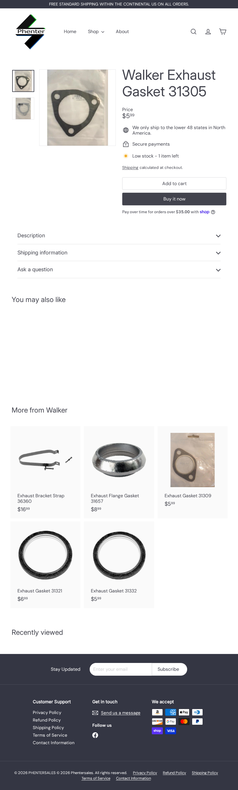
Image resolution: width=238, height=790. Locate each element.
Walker (56, 410)
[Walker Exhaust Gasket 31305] (27, 351)
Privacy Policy (47, 712)
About (122, 31)
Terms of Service (50, 735)
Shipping (130, 167)
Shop (94, 31)
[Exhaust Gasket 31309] (192, 469)
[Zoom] (77, 108)
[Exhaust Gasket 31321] (45, 564)
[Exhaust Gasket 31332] (119, 564)
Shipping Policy (48, 728)
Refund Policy (47, 720)
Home (70, 31)
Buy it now (174, 199)
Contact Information (54, 743)
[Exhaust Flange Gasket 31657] (119, 472)
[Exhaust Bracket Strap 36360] (45, 472)
